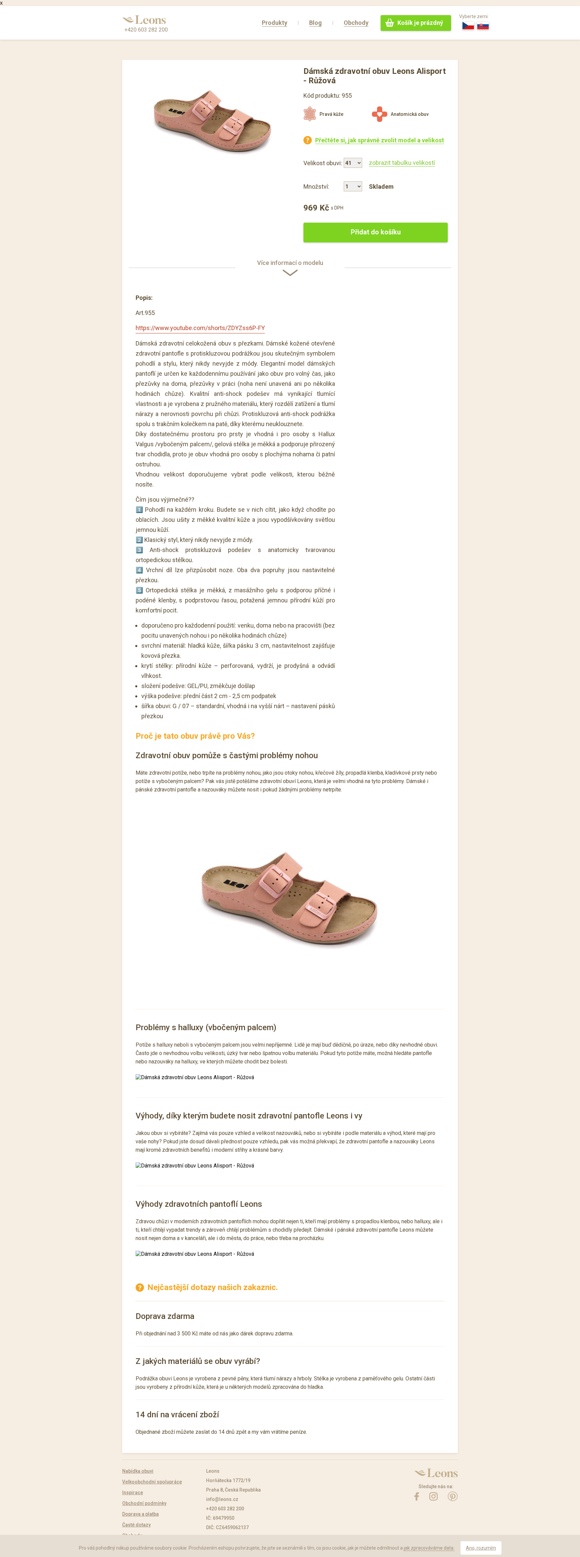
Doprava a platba (140, 1514)
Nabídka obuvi (137, 1471)
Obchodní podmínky (144, 1503)
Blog (315, 22)
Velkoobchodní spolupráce (152, 1481)
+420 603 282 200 (146, 30)
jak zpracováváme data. (429, 1548)
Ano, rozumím (481, 1548)
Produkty (274, 22)
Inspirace (132, 1492)
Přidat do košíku (376, 232)
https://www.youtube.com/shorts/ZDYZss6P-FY (200, 327)
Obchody (356, 22)
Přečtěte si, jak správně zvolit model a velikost (379, 140)
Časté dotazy (136, 1524)
